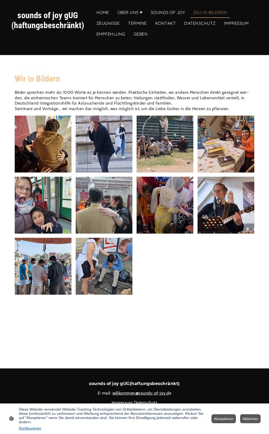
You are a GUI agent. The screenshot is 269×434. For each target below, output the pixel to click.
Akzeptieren (224, 419)
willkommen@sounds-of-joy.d (140, 393)
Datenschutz (146, 402)
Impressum (122, 402)
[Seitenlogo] (47, 40)
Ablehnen (250, 419)
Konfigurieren (30, 428)
